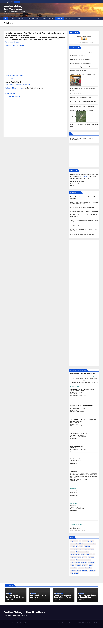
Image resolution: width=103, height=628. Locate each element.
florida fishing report (89, 549)
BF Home (12, 18)
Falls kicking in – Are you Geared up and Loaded (82, 106)
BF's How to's (9, 593)
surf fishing (85, 570)
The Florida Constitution (12, 96)
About (97, 626)
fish (77, 546)
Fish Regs (59, 18)
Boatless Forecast (58, 593)
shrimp (72, 565)
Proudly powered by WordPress (10, 622)
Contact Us (69, 18)
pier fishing (91, 557)
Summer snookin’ (74, 225)
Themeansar (27, 622)
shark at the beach (75, 562)
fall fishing (93, 543)
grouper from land (75, 554)
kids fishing (73, 557)
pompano (78, 559)
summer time (88, 567)
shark (89, 559)
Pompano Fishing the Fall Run (78, 70)
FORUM (44, 18)
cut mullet (87, 543)
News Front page (70, 622)
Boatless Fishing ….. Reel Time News (15, 8)
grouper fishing (85, 551)
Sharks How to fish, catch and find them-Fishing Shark (84, 211)
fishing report (74, 549)
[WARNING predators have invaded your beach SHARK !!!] (81, 116)
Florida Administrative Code (13, 88)
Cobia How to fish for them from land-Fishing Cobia (83, 234)
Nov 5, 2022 (82, 599)
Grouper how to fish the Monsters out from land (82, 207)
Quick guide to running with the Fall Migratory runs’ (83, 67)
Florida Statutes (10, 93)
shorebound (84, 562)
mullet (79, 557)
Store (78, 18)
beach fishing (85, 541)
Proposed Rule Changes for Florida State (17, 85)
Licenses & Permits (11, 79)
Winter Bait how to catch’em (77, 55)
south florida (74, 567)
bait (80, 541)
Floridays (78, 551)
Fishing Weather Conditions (87, 622)
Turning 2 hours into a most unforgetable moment (82, 74)
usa (72, 573)
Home (59, 622)
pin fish (72, 559)
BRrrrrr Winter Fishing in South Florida (80, 59)
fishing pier (87, 546)
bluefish (72, 543)
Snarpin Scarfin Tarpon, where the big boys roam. (83, 52)
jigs (94, 554)
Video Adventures (85, 626)
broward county (79, 543)
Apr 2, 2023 (10, 599)
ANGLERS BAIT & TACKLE (77, 419)
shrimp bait (78, 565)
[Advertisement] (35, 61)
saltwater (84, 559)
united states (92, 570)
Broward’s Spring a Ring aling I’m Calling (80, 97)
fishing (81, 546)
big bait (92, 541)
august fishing (74, 541)
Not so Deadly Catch (75, 94)
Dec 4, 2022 (34, 599)
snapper (91, 565)
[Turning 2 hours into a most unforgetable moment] (75, 80)
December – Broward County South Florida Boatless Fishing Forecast (62, 597)
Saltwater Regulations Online (14, 75)
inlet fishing (88, 554)
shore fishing (91, 562)
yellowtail (76, 573)
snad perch (85, 565)
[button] (98, 18)
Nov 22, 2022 (58, 599)
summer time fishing (76, 570)
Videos (51, 18)
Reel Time (21, 18)
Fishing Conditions (33, 18)
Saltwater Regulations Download (15, 45)
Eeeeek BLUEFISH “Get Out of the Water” (81, 63)
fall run (73, 546)
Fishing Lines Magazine (12, 42)
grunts (82, 554)
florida (80, 549)
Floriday (72, 551)
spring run (80, 567)
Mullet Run (84, 557)
